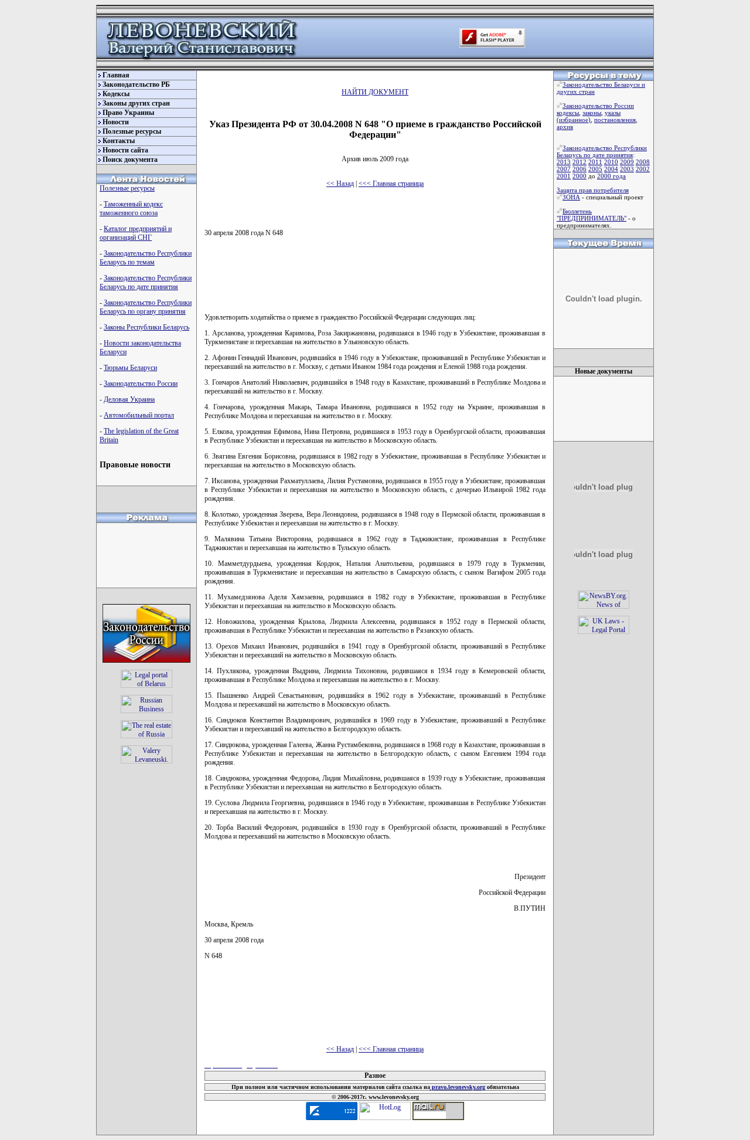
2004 (611, 168)
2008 (643, 161)
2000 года (611, 175)
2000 (579, 175)
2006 (579, 168)
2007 (564, 168)
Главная (116, 75)
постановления (615, 119)
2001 (564, 175)
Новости (116, 122)
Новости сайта (125, 150)
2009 (627, 161)
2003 (627, 168)
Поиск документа (130, 159)
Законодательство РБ (136, 84)
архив (565, 126)
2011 (595, 161)
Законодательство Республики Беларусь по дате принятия (146, 282)
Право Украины (128, 112)
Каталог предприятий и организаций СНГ (136, 233)
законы (591, 112)
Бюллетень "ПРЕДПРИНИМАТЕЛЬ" (591, 215)
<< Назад (340, 183)
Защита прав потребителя (593, 190)
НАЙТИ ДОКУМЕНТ (375, 92)
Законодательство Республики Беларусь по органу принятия (146, 306)
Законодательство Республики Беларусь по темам (146, 257)
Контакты (119, 141)
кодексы (568, 112)
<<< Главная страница (391, 183)
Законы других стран (136, 103)
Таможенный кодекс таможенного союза (131, 208)
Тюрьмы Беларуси (130, 368)
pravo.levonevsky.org (457, 1087)
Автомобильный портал (139, 415)
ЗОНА (571, 197)
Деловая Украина (129, 399)
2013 (564, 161)
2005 (595, 168)
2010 (611, 161)
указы (613, 112)
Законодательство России (141, 383)
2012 (579, 161)
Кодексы (116, 94)
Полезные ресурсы (132, 131)
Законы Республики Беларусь (146, 327)
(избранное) (574, 119)
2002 (643, 168)
